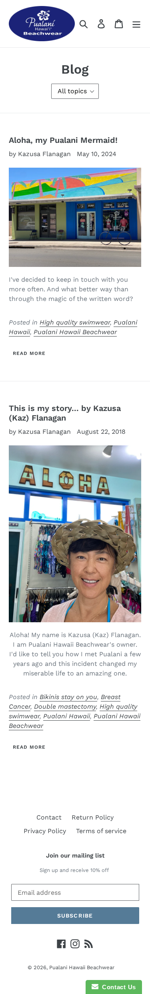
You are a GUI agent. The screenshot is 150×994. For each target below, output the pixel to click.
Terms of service (101, 831)
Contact (49, 817)
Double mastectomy (65, 706)
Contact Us (117, 987)
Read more (29, 353)
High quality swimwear (75, 322)
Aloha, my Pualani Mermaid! (63, 140)
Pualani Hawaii (66, 716)
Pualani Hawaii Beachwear (75, 332)
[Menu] (136, 24)
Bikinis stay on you (68, 697)
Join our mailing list (75, 855)
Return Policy (93, 817)
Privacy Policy (45, 831)
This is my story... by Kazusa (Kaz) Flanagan (65, 413)
